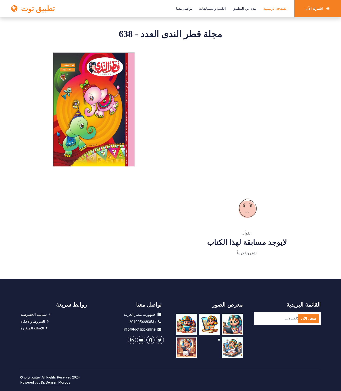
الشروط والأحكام (33, 321)
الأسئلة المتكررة (33, 328)
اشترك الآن (314, 8)
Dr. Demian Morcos (55, 382)
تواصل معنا (184, 8)
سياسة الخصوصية (34, 314)
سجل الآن (308, 318)
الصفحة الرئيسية (275, 8)
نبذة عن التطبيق (244, 8)
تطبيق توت (32, 377)
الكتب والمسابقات (212, 8)
